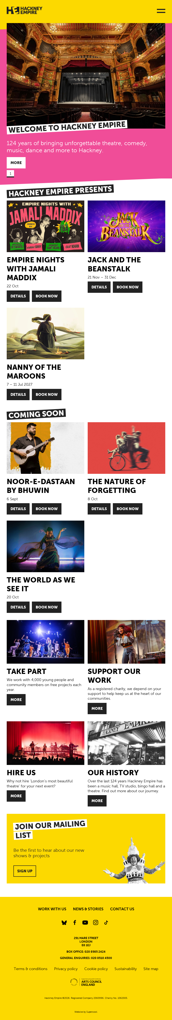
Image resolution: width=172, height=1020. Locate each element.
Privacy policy (66, 969)
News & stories (88, 909)
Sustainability (126, 969)
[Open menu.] (159, 11)
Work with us (52, 909)
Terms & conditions (30, 969)
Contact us (122, 909)
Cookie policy (96, 969)
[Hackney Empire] (24, 10)
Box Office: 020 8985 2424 (86, 951)
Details (18, 296)
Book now (47, 296)
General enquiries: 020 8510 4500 (86, 958)
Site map (150, 969)
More (16, 162)
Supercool (91, 1012)
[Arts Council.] (86, 982)
